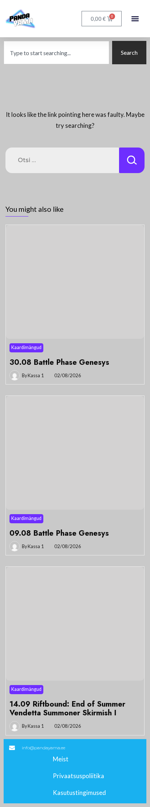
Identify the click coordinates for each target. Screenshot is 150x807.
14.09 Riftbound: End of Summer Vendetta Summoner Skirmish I (67, 708)
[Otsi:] (62, 160)
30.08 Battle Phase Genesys (59, 362)
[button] (135, 19)
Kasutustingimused (79, 792)
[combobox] (56, 52)
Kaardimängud (26, 347)
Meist (60, 759)
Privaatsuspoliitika (78, 776)
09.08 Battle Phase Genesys (59, 533)
